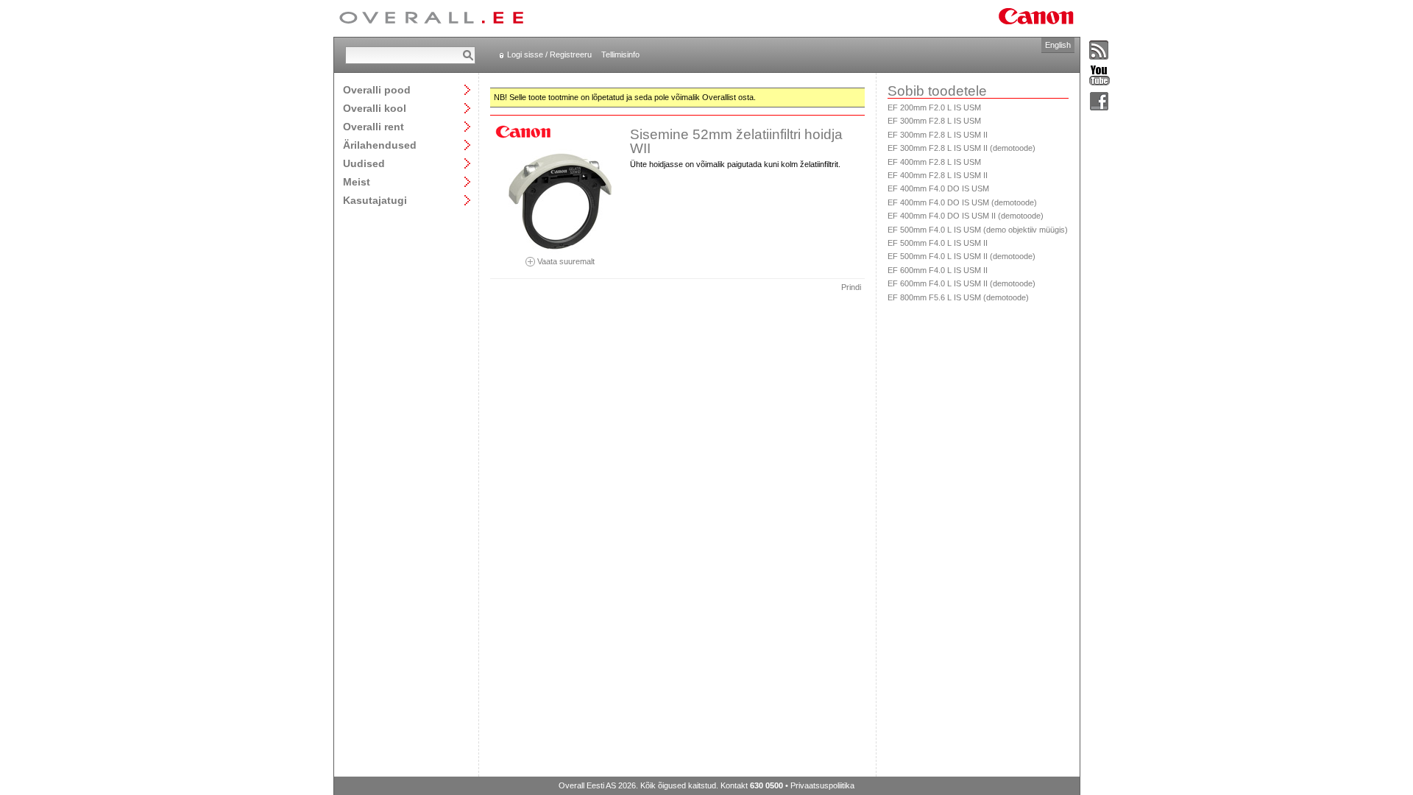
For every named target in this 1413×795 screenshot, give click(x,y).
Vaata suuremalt (565, 261)
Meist (356, 181)
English (1058, 44)
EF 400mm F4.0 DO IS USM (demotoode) (962, 202)
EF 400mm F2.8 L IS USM (934, 162)
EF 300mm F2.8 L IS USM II (938, 134)
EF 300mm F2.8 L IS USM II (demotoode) (961, 148)
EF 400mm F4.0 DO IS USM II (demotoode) (966, 215)
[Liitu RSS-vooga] (1099, 50)
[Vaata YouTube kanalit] (1099, 76)
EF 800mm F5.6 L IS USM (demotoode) (958, 297)
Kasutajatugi (375, 199)
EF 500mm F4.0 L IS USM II (938, 243)
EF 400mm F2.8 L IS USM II (938, 175)
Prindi (851, 287)
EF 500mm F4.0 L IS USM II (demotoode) (961, 256)
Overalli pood (377, 89)
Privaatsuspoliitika (822, 785)
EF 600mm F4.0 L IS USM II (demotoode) (961, 283)
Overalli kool (374, 107)
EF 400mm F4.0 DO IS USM (938, 188)
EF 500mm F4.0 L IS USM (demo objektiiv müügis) (978, 229)
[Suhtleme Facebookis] (1099, 102)
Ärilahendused (380, 144)
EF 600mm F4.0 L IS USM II (938, 270)
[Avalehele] (431, 18)
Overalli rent (373, 126)
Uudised (364, 163)
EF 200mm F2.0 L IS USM (934, 107)
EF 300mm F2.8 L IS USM (934, 120)
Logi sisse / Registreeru (549, 54)
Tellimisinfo (620, 54)
